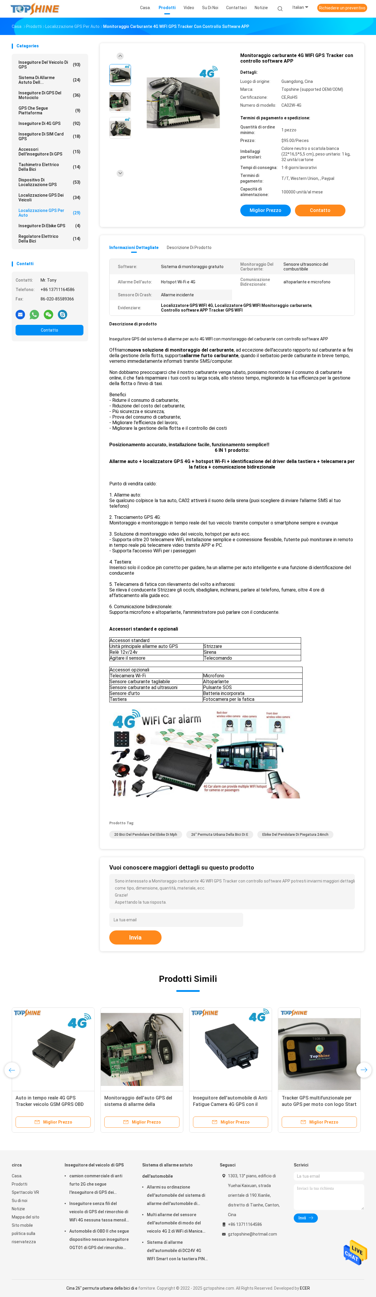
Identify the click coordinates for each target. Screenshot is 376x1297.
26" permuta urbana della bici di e (219, 835)
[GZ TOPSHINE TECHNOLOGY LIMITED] (35, 9)
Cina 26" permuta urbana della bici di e (101, 1288)
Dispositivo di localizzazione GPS (49, 182)
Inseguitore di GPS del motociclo (49, 95)
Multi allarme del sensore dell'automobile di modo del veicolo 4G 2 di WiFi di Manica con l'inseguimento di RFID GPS (177, 1223)
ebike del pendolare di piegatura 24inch (295, 835)
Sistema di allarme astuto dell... (49, 80)
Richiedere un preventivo (342, 8)
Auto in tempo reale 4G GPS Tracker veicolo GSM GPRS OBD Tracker (50, 1104)
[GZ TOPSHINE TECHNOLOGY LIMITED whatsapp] (34, 314)
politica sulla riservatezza (24, 1237)
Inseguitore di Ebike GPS (49, 225)
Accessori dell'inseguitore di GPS (49, 151)
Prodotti (19, 1184)
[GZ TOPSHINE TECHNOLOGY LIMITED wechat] (48, 314)
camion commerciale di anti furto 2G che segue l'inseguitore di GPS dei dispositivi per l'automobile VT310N (95, 1185)
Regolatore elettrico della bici (49, 238)
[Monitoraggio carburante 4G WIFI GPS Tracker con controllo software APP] (183, 102)
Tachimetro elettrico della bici (49, 167)
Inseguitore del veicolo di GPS (49, 64)
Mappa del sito (25, 1217)
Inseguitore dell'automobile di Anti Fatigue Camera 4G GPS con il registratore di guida (230, 1104)
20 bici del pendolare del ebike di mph (145, 835)
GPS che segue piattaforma (49, 110)
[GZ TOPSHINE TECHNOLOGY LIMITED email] (20, 314)
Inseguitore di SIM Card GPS (49, 136)
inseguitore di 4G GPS (49, 123)
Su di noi (19, 1200)
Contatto (49, 330)
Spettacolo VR (25, 1192)
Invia (135, 937)
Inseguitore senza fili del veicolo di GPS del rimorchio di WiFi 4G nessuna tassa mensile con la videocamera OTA (98, 1212)
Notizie (18, 1208)
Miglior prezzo (265, 210)
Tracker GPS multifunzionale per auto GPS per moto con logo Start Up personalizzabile (319, 1104)
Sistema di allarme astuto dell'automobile (167, 1171)
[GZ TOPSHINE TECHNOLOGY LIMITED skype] (62, 314)
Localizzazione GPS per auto (49, 213)
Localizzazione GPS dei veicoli (49, 197)
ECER (305, 1288)
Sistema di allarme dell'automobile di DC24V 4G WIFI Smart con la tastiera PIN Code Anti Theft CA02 (176, 1251)
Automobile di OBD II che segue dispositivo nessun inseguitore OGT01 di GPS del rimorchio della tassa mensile (99, 1240)
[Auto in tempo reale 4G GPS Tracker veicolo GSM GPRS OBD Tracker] (53, 1049)
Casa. (17, 1176)
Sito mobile (22, 1225)
